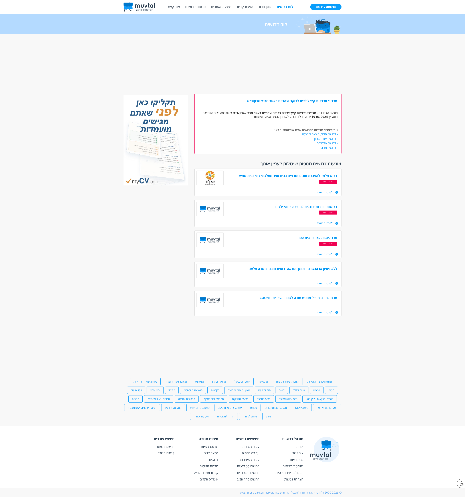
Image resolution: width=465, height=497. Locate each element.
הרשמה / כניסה (326, 7)
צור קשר (173, 7)
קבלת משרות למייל (206, 472)
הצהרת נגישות (293, 479)
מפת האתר (296, 459)
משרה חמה (328, 181)
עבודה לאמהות (249, 459)
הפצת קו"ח (245, 7)
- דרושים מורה (329, 148)
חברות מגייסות (209, 466)
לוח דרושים (285, 7)
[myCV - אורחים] (156, 184)
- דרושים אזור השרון (326, 139)
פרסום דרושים (195, 7)
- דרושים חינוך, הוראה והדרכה (320, 134)
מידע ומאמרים (221, 7)
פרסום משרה (165, 453)
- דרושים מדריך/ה (327, 143)
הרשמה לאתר (209, 446)
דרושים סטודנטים (248, 466)
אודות (299, 446)
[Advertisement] (232, 64)
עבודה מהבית (250, 453)
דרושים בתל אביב (248, 479)
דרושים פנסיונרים (248, 472)
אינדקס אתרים (209, 479)
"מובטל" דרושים (293, 466)
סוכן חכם (265, 7)
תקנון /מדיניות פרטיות (289, 472)
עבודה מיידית (250, 446)
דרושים (213, 459)
